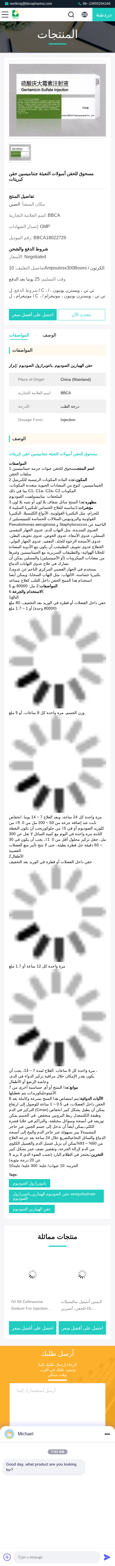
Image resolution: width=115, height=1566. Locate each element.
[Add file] (7, 1557)
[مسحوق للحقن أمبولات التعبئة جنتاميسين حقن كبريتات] (57, 100)
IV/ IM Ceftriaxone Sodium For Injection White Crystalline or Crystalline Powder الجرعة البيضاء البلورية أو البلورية (31, 1305)
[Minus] (107, 1434)
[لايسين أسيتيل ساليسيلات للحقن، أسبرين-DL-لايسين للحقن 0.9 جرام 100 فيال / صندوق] (82, 1274)
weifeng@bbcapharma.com (31, 4)
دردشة (104, 14)
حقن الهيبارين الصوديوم (32, 1209)
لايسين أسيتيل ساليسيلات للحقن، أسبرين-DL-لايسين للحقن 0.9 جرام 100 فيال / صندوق (81, 1305)
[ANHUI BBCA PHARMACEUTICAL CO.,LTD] (23, 14)
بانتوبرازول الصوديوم (29, 1183)
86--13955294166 (96, 4)
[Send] (107, 1557)
